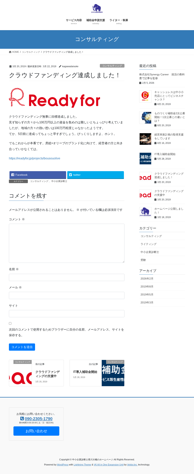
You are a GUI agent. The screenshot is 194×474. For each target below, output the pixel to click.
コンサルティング (112, 65)
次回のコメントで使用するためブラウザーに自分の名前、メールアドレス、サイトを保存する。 (66, 332)
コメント (17, 219)
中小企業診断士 (59, 181)
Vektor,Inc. (132, 464)
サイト (13, 305)
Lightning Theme (82, 464)
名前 (14, 269)
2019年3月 (147, 302)
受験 (143, 259)
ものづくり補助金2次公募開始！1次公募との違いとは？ (169, 117)
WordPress (62, 464)
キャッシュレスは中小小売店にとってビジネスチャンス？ (169, 96)
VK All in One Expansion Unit (109, 464)
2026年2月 (147, 278)
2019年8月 (147, 286)
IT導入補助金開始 (85, 371)
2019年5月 (147, 294)
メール (15, 287)
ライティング (148, 244)
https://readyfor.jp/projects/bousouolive (34, 158)
